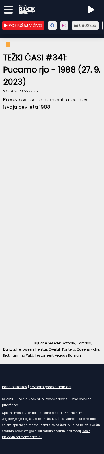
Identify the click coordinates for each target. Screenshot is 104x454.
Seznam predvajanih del (50, 387)
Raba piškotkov (14, 387)
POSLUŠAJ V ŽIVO (25, 25)
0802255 (87, 25)
